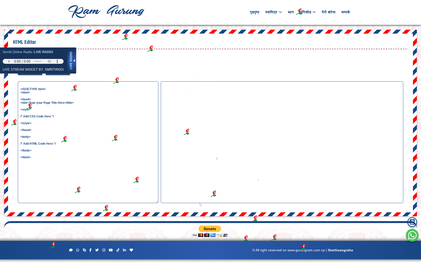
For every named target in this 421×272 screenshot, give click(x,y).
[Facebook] (90, 250)
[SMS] (71, 250)
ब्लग (291, 12)
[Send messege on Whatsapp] (412, 235)
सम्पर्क (345, 12)
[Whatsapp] (77, 250)
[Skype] (84, 250)
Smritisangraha (340, 250)
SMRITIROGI (54, 69)
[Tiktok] (118, 250)
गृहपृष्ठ (254, 12)
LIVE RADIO (43, 52)
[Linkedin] (124, 250)
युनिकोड (305, 12)
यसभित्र (271, 12)
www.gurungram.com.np (306, 250)
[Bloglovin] (131, 250)
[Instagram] (103, 250)
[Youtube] (111, 250)
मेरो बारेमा (328, 12)
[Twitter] (97, 250)
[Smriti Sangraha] (412, 222)
